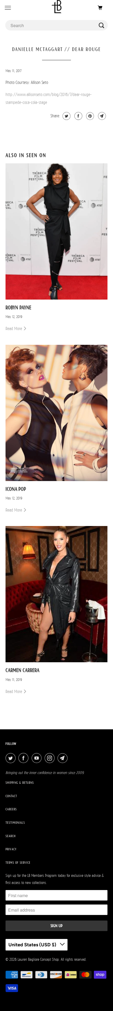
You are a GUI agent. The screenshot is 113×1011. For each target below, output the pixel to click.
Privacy (11, 849)
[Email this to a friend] (101, 116)
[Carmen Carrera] (57, 594)
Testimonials (15, 823)
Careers (11, 809)
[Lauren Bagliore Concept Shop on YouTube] (38, 758)
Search (11, 836)
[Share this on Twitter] (65, 116)
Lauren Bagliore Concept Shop (38, 959)
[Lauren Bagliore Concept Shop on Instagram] (51, 758)
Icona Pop (16, 489)
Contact (11, 796)
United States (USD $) (32, 945)
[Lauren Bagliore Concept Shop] (56, 8)
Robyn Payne (18, 307)
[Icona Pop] (57, 413)
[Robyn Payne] (57, 231)
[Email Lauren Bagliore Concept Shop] (64, 758)
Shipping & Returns (20, 783)
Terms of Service (18, 863)
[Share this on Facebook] (77, 116)
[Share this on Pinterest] (89, 116)
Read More (14, 328)
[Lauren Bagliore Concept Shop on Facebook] (24, 758)
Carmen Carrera (22, 670)
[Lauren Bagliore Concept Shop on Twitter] (12, 758)
